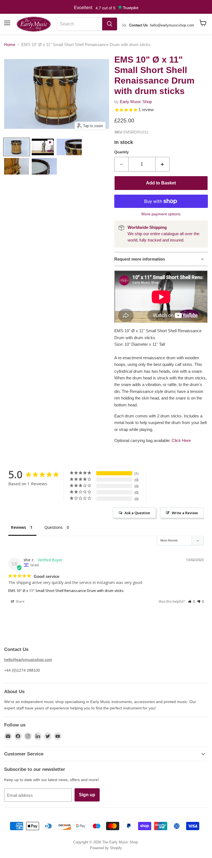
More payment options (161, 214)
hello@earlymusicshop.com (28, 659)
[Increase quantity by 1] (162, 164)
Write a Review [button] (185, 512)
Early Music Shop (136, 101)
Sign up (87, 794)
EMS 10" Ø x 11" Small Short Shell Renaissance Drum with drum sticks (66, 590)
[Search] (109, 24)
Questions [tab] (53, 527)
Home (9, 44)
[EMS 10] (17, 147)
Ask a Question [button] (137, 512)
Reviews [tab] (18, 527)
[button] (191, 601)
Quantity (121, 152)
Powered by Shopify (106, 848)
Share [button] (20, 601)
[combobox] (79, 24)
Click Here (181, 440)
